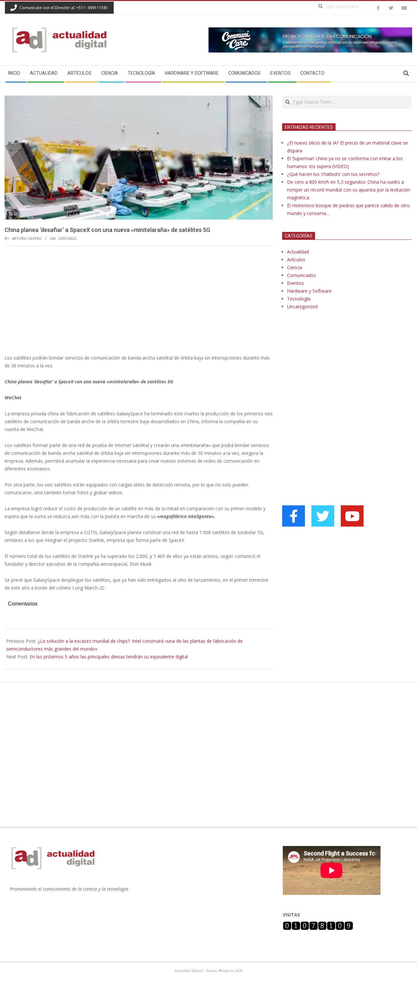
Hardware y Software (309, 291)
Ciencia (294, 267)
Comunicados (301, 275)
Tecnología (298, 299)
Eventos (295, 283)
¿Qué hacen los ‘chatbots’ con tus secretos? (333, 174)
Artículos (296, 259)
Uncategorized (302, 306)
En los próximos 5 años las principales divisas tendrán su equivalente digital (109, 656)
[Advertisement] (139, 300)
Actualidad (298, 252)
